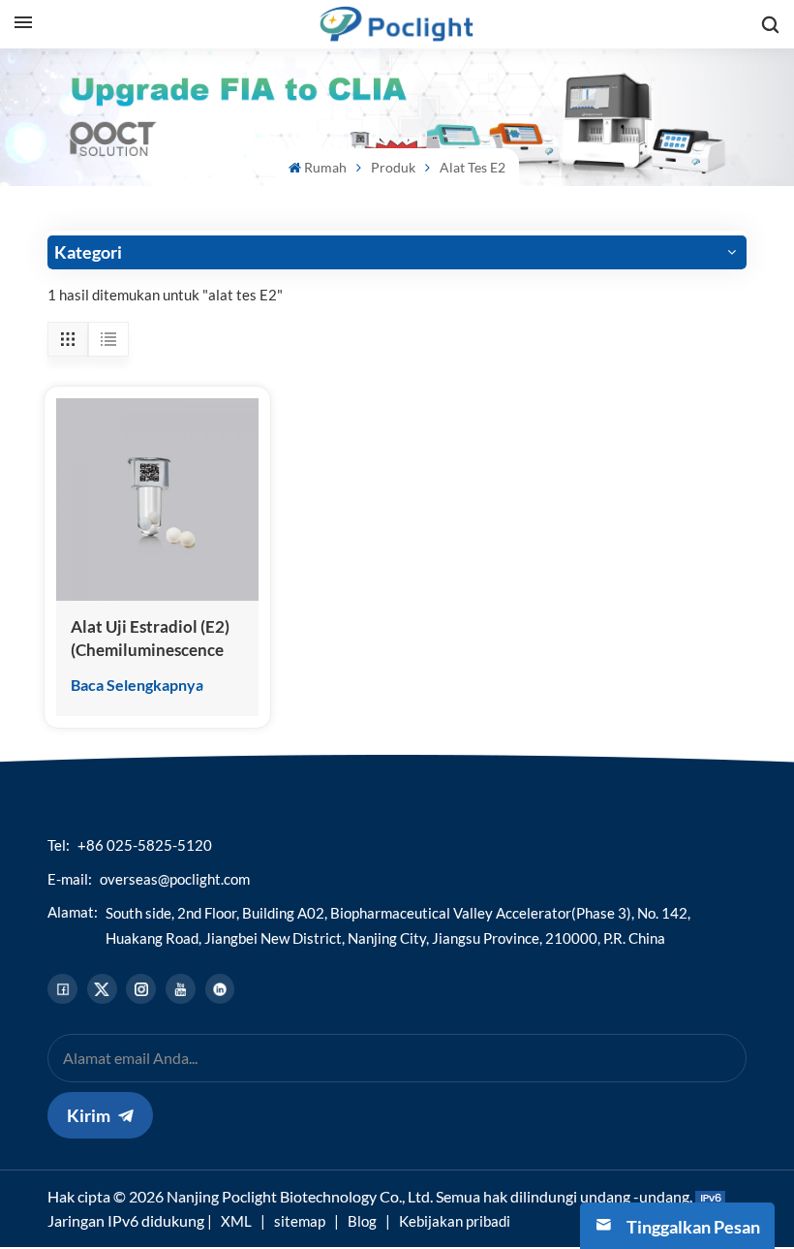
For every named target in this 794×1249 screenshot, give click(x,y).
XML (236, 1221)
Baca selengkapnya (137, 684)
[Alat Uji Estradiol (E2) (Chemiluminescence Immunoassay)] (157, 499)
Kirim (88, 1115)
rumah (325, 167)
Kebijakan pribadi (454, 1221)
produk (393, 167)
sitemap (299, 1221)
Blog (362, 1221)
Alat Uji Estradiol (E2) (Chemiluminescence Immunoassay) (150, 639)
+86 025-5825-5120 (144, 845)
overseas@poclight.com (175, 879)
